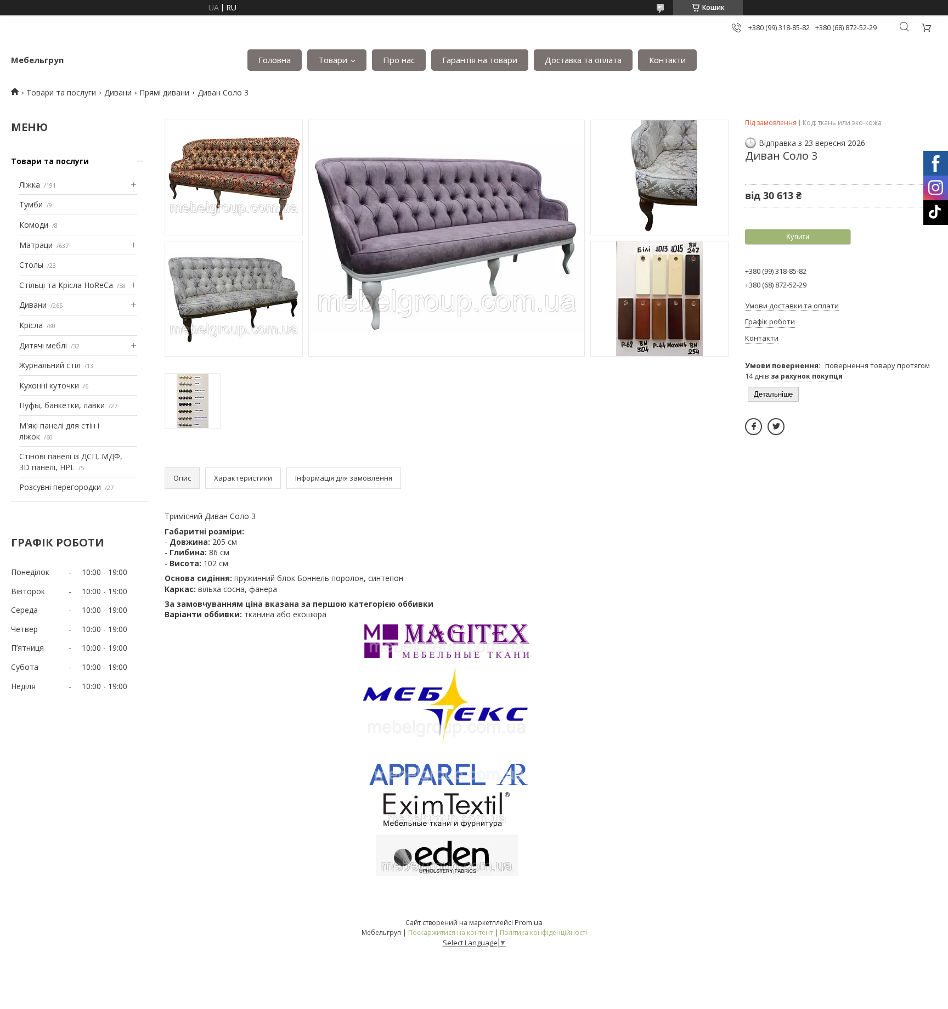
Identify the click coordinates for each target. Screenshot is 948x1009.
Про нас (399, 59)
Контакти (667, 59)
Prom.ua (529, 922)
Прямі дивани (164, 92)
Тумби (31, 204)
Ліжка (29, 184)
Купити (797, 237)
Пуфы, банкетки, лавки (62, 405)
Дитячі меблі (43, 345)
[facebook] (753, 426)
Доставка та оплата (583, 59)
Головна (274, 59)
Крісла (31, 325)
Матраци (36, 245)
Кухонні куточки (49, 385)
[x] (776, 426)
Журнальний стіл (50, 365)
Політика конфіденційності (543, 932)
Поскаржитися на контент (450, 932)
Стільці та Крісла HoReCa (66, 285)
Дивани (118, 92)
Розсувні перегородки (60, 487)
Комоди (33, 224)
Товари (332, 59)
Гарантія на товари (479, 59)
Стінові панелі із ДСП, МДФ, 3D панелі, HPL (70, 461)
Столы (31, 265)
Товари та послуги (61, 92)
